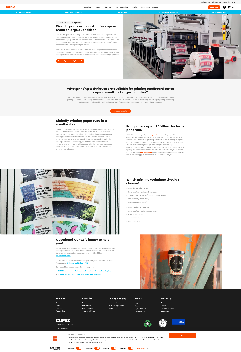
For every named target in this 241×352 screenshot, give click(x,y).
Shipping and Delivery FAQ (77, 263)
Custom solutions (88, 311)
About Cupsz (167, 298)
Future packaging (121, 7)
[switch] (97, 348)
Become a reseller (168, 308)
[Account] (224, 7)
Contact (164, 306)
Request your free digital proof (70, 61)
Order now (214, 7)
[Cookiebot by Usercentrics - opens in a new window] (55, 348)
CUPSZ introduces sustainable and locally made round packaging (84, 271)
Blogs (137, 306)
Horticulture (86, 306)
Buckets (59, 308)
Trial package (216, 2)
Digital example (205, 2)
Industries (107, 7)
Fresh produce (87, 308)
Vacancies (226, 2)
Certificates (113, 308)
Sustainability (113, 303)
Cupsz (58, 303)
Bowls (58, 306)
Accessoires (60, 311)
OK (182, 335)
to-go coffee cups (156, 135)
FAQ (233, 2)
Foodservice (86, 303)
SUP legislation (146, 152)
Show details (141, 348)
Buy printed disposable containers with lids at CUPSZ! (79, 274)
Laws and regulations (116, 306)
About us (164, 303)
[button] (97, 7)
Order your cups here (120, 111)
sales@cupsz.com (63, 256)
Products (96, 7)
